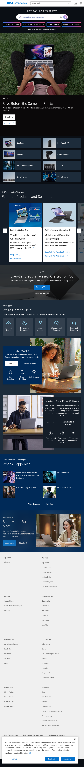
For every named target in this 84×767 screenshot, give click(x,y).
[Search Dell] (69, 3)
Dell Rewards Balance (49, 587)
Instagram (45, 620)
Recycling (45, 668)
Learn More (14, 258)
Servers (60, 166)
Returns (7, 610)
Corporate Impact (48, 673)
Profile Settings (47, 572)
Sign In (11, 363)
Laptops (20, 143)
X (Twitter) (45, 610)
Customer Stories (48, 678)
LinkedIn (45, 615)
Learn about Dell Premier (67, 423)
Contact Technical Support (13, 606)
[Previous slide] (5, 123)
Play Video (43, 287)
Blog (43, 692)
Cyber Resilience (63, 177)
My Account (46, 563)
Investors (45, 658)
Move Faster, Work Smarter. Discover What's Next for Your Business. (27, 475)
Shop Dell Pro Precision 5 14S (56, 252)
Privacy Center (47, 716)
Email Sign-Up (46, 706)
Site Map (7, 562)
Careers (44, 649)
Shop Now (9, 117)
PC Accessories (63, 154)
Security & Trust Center (49, 721)
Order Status (46, 567)
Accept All (68, 759)
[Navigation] (3, 3)
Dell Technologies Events (26, 488)
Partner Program (10, 706)
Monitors (20, 154)
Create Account (30, 363)
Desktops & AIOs (63, 143)
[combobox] (50, 3)
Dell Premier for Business (33, 735)
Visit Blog (49, 504)
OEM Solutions (9, 702)
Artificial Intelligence (25, 166)
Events (44, 702)
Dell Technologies (11, 735)
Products (7, 649)
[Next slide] (13, 123)
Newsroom (45, 663)
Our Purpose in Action (65, 488)
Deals (6, 663)
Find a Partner (9, 692)
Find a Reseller (9, 697)
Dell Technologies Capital (50, 654)
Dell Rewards (46, 697)
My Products (46, 577)
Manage (15, 759)
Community (46, 601)
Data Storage (22, 177)
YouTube (45, 625)
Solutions (7, 654)
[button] (75, 3)
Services (7, 658)
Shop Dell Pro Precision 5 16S (56, 256)
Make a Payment (47, 582)
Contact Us (46, 606)
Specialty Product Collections (52, 711)
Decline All (51, 759)
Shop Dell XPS (40, 293)
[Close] (74, 739)
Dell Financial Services (56, 735)
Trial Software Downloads (50, 725)
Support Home (9, 601)
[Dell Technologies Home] (17, 3)
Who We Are (46, 644)
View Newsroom (63, 473)
